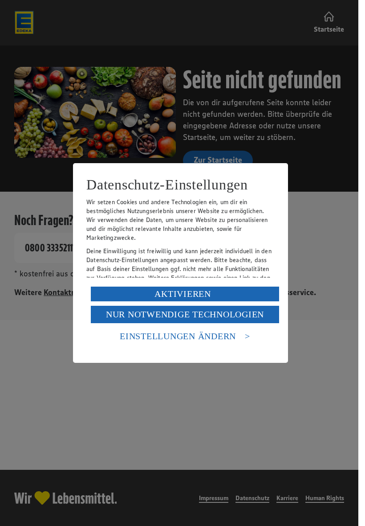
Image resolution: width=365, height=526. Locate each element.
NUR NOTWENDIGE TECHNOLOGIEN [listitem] (185, 314)
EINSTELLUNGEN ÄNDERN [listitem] (178, 336)
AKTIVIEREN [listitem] (182, 294)
